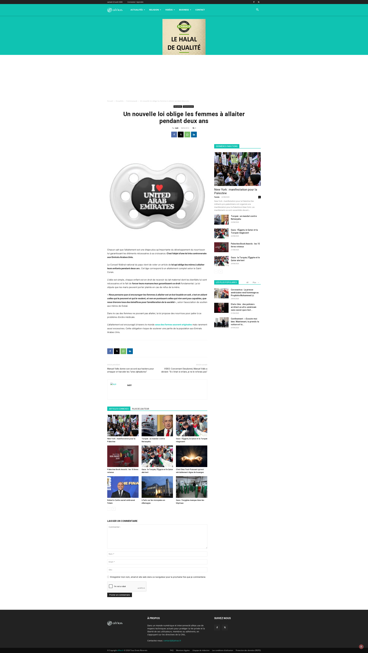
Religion (154, 9)
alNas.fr (120, 650)
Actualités (137, 9)
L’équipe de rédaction (200, 650)
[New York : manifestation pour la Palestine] (123, 425)
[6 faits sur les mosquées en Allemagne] (157, 487)
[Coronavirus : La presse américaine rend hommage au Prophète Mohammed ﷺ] (221, 293)
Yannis (216, 197)
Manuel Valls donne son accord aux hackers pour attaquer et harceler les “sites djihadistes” (130, 370)
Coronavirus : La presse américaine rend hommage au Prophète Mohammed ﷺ (245, 293)
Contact (200, 9)
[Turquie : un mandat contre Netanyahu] (157, 425)
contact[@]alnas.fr (172, 640)
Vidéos (169, 9)
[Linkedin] (194, 134)
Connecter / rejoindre (135, 2)
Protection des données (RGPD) (248, 650)
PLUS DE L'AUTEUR (140, 409)
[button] (257, 10)
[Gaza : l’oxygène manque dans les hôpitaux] (191, 487)
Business (184, 9)
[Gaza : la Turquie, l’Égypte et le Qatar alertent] (157, 456)
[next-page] (113, 509)
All (247, 282)
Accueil (110, 101)
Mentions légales (183, 650)
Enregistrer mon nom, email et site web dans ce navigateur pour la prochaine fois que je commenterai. (158, 577)
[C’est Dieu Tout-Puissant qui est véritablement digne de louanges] (191, 456)
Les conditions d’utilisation (222, 650)
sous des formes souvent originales (173, 324)
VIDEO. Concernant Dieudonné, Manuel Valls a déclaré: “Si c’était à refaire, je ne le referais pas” (184, 370)
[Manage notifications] (361, 646)
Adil (176, 128)
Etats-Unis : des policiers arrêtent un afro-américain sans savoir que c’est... (243, 307)
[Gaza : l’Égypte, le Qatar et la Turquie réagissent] (191, 425)
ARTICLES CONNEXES (119, 409)
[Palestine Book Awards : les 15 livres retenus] (123, 456)
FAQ (171, 650)
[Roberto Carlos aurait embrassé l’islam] (123, 487)
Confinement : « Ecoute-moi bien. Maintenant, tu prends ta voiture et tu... (245, 322)
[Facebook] (254, 2)
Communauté (131, 101)
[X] (258, 2)
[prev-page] (109, 509)
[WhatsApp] (187, 134)
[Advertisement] (184, 76)
